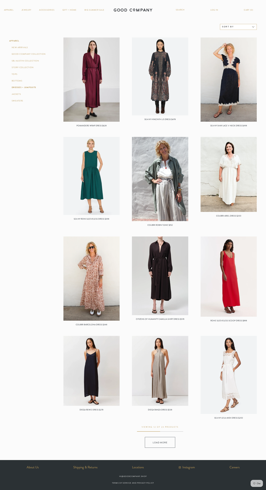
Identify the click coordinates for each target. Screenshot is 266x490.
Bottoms (17, 80)
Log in (214, 10)
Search (180, 9)
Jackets (16, 94)
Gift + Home (69, 10)
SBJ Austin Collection (25, 60)
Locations (138, 467)
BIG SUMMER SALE (94, 10)
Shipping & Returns (85, 467)
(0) (248, 10)
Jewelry (26, 10)
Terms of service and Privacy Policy (133, 483)
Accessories (46, 10)
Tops (14, 74)
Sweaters (17, 100)
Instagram (188, 467)
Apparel (9, 10)
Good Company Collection (29, 54)
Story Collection (23, 67)
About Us (33, 467)
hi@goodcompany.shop (133, 476)
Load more (160, 442)
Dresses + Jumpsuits (24, 87)
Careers (235, 467)
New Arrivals (20, 47)
